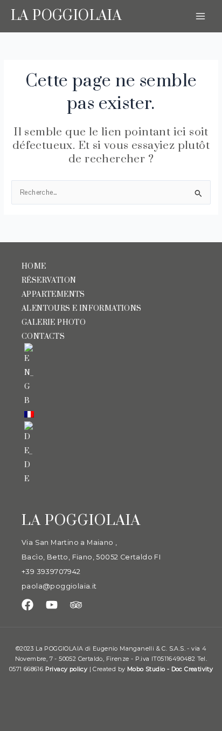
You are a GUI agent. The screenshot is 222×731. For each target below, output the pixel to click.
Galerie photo (54, 322)
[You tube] (52, 605)
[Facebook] (27, 605)
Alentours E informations (82, 308)
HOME (34, 266)
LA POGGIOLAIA (66, 16)
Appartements (53, 294)
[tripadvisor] (76, 605)
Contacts (43, 336)
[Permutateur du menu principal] (200, 15)
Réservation (49, 280)
